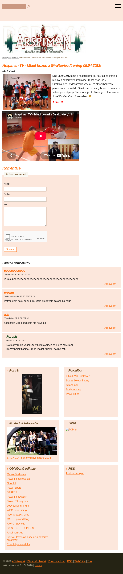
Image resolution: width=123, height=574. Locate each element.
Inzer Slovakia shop (18, 514)
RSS (70, 561)
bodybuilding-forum (18, 505)
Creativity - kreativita (18, 544)
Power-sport (14, 487)
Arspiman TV (13, 57)
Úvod (4, 57)
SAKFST (12, 492)
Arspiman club (15, 532)
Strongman (72, 385)
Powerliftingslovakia (18, 478)
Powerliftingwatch (17, 496)
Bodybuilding (73, 389)
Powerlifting (72, 394)
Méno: (6, 184)
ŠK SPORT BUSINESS (20, 528)
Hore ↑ (38, 565)
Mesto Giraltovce (16, 474)
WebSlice (80, 561)
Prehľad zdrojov (75, 473)
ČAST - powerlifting (18, 519)
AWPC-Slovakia (16, 523)
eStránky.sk (18, 561)
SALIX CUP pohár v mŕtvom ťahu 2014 (29, 457)
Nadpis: (7, 194)
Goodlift (11, 483)
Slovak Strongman (17, 501)
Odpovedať (110, 284)
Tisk (89, 561)
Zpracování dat (56, 561)
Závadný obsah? (36, 561)
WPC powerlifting (17, 510)
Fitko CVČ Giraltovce (78, 376)
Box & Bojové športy (77, 380)
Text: (6, 204)
